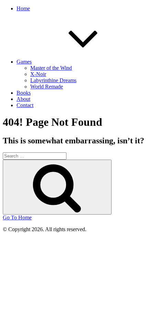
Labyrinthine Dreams (53, 80)
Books (24, 93)
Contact (25, 105)
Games (24, 62)
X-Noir (38, 74)
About (23, 99)
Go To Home (17, 217)
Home (23, 8)
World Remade (46, 86)
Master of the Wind (51, 68)
